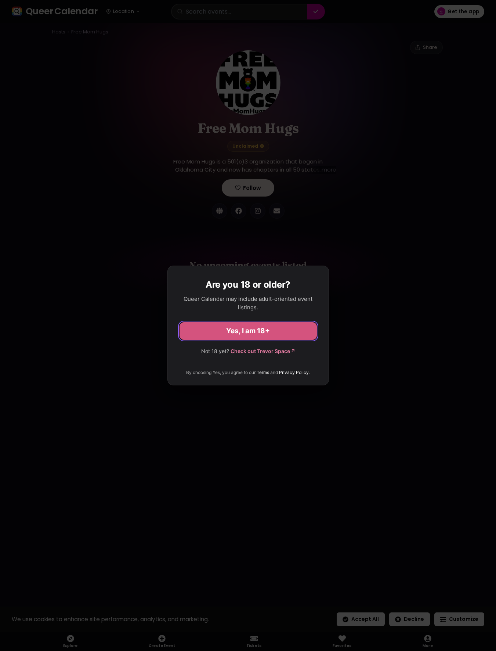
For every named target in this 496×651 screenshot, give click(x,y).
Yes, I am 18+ (248, 331)
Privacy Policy (294, 372)
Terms (263, 372)
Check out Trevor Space (263, 351)
